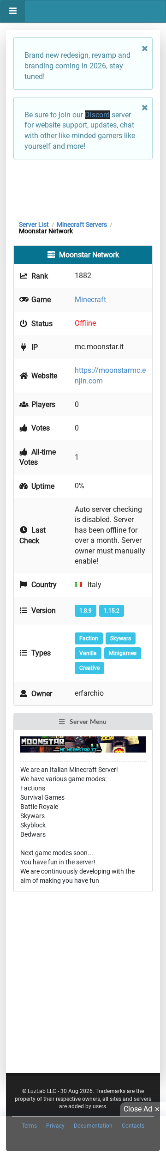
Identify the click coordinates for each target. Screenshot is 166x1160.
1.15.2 (111, 610)
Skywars (120, 638)
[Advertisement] (83, 187)
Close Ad (138, 1109)
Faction (88, 638)
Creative (89, 668)
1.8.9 (85, 610)
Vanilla (88, 653)
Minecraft (90, 299)
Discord (97, 114)
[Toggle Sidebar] (12, 11)
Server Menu (87, 721)
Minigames (122, 653)
